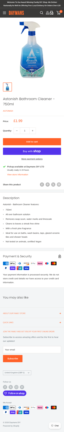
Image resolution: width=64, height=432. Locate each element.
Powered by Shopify (11, 426)
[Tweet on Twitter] (53, 184)
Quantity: (7, 130)
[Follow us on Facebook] (5, 387)
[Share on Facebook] (42, 184)
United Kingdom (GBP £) (15, 373)
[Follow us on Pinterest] (22, 387)
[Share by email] (59, 184)
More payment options (32, 159)
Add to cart (32, 141)
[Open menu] (4, 13)
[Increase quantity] (32, 131)
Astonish (8, 111)
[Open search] (41, 12)
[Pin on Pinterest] (48, 184)
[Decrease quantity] (17, 131)
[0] (58, 13)
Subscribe (12, 358)
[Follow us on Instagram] (16, 387)
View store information (17, 174)
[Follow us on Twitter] (11, 387)
